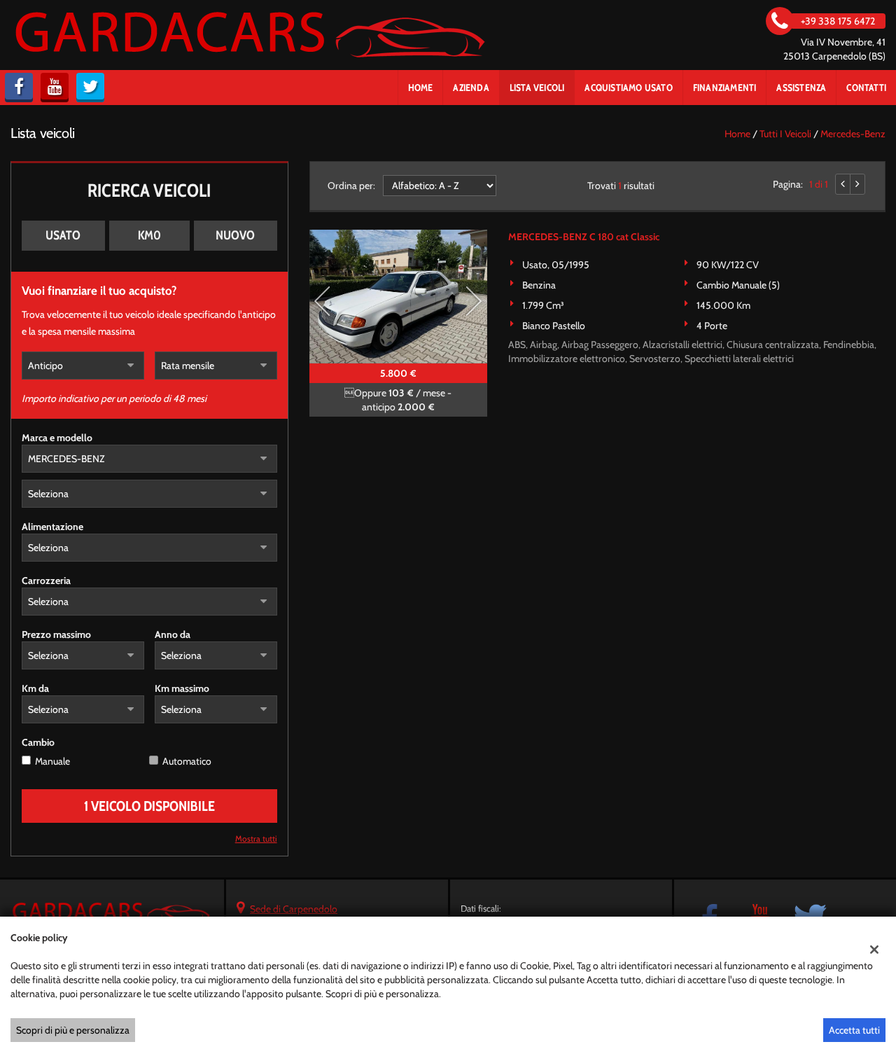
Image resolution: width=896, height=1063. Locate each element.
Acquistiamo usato (628, 87)
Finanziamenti (725, 87)
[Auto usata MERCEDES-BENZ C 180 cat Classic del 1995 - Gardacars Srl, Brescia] (398, 296)
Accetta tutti (854, 1030)
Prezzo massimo (56, 634)
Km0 (149, 235)
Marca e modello (57, 437)
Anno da (172, 634)
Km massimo (182, 688)
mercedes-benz (853, 133)
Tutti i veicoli (785, 133)
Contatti (866, 87)
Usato (63, 235)
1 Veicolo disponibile (149, 806)
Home (420, 87)
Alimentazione (52, 526)
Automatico (187, 761)
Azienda (471, 87)
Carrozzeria (46, 580)
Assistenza (801, 87)
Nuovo (235, 235)
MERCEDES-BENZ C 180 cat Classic (583, 236)
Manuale (52, 761)
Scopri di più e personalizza (73, 1030)
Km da (35, 688)
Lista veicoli (537, 87)
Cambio (38, 742)
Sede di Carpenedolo (293, 909)
